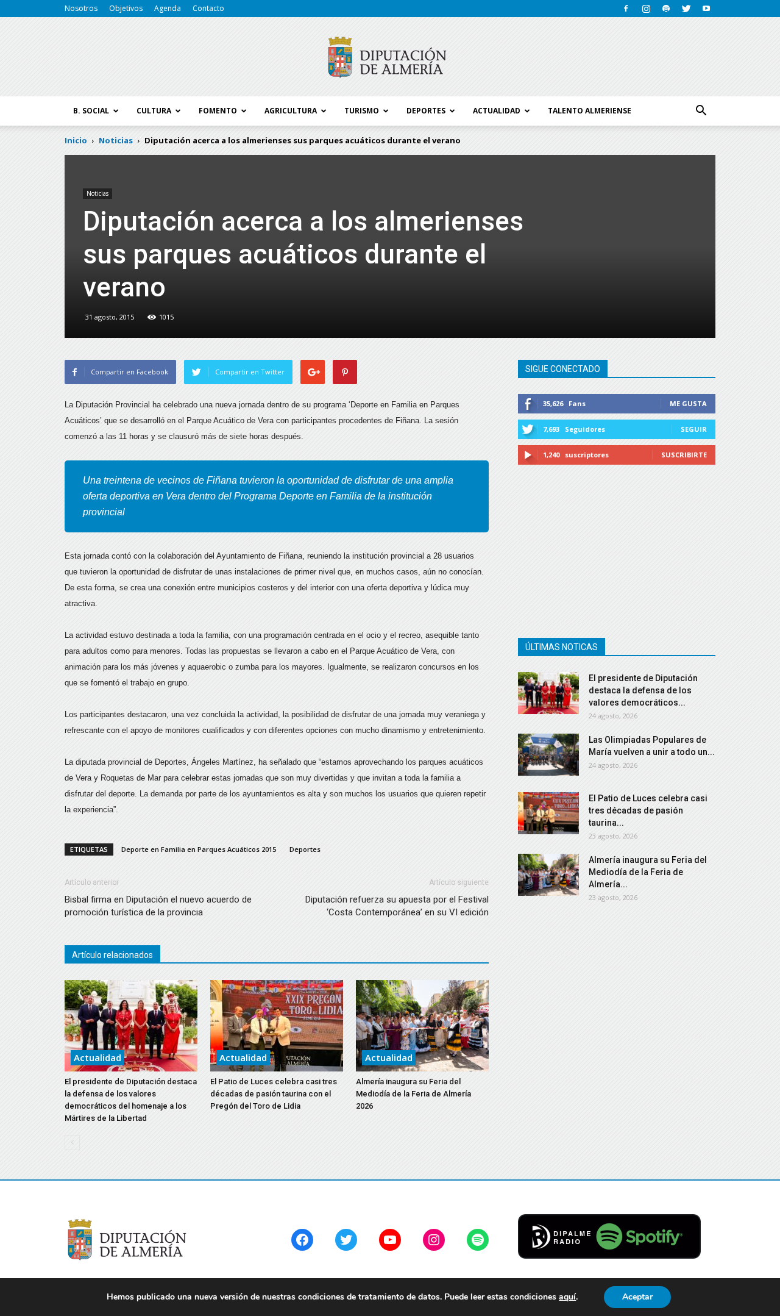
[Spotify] (666, 8)
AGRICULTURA (290, 110)
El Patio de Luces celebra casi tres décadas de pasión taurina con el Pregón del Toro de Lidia (273, 1093)
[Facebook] (626, 8)
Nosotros (81, 8)
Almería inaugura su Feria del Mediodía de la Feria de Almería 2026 (413, 1093)
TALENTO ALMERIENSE (589, 110)
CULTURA (153, 110)
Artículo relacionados (112, 955)
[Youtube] (706, 8)
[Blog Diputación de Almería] (390, 57)
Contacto (208, 8)
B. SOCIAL (91, 110)
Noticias (97, 193)
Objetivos (126, 8)
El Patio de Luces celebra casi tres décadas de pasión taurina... (648, 810)
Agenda (167, 8)
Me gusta (688, 403)
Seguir (694, 429)
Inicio (76, 140)
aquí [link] (567, 1297)
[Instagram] (646, 8)
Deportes (305, 849)
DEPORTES (425, 110)
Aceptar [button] (637, 1297)
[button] (700, 111)
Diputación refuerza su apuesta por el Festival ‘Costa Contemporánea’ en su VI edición (397, 906)
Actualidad (97, 1057)
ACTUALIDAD (496, 110)
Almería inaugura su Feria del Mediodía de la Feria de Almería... (648, 872)
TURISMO (361, 110)
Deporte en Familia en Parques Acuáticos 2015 (198, 849)
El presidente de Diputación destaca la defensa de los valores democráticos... (643, 690)
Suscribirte (684, 454)
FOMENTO (218, 110)
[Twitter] (686, 8)
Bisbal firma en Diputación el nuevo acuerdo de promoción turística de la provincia (158, 906)
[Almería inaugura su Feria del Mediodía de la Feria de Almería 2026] (422, 1025)
